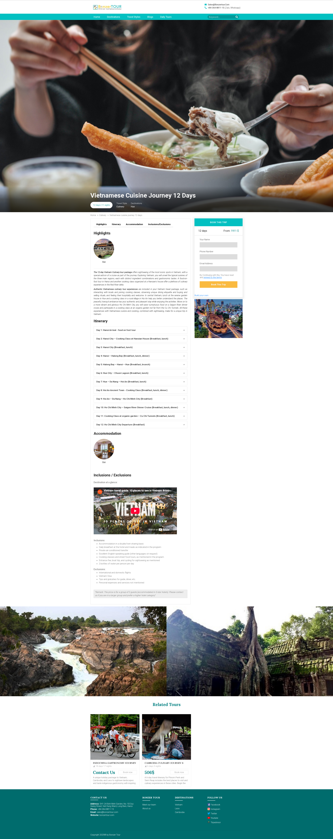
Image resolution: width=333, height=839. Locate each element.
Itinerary (116, 224)
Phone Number (206, 251)
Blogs (150, 16)
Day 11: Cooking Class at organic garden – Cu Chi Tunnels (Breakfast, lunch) (135, 416)
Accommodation (134, 224)
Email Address (206, 263)
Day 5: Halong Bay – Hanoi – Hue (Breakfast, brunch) (123, 364)
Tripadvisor (216, 822)
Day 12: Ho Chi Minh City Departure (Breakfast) (120, 424)
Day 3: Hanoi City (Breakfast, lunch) (114, 347)
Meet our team (149, 804)
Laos (177, 808)
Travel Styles (133, 16)
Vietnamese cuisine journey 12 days (126, 215)
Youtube (214, 818)
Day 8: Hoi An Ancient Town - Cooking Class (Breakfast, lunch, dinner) (131, 390)
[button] (104, 251)
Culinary (102, 215)
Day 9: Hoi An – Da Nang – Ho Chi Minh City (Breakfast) (124, 399)
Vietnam (178, 804)
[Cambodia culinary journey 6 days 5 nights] (166, 737)
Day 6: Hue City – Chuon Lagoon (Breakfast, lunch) (122, 373)
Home (97, 16)
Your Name (205, 239)
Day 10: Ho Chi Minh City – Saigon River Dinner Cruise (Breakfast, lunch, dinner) (137, 407)
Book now (127, 772)
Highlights (101, 224)
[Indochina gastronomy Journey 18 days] (114, 737)
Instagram (215, 809)
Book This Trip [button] (218, 284)
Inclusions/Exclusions (159, 224)
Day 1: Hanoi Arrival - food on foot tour (116, 330)
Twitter (214, 813)
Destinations (113, 16)
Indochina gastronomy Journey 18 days (114, 764)
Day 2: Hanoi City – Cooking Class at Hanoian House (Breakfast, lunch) (132, 338)
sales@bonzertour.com (218, 4)
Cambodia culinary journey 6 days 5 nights (164, 764)
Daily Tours (166, 16)
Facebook (215, 804)
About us (146, 808)
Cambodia (179, 812)
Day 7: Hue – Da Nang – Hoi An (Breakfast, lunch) (121, 381)
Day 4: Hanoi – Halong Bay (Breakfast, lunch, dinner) (122, 356)
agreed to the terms (213, 277)
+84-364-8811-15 (215, 8)
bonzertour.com (107, 815)
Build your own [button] (201, 295)
